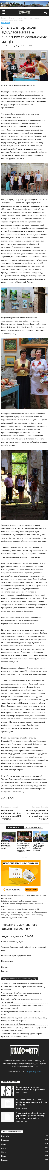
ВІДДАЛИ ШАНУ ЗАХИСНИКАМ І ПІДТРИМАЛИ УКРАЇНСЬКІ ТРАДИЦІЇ (38, 847)
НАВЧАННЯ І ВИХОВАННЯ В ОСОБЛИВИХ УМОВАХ (6, 846)
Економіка (5, 1136)
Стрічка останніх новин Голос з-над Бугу (19, 979)
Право (3, 1156)
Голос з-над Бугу (12, 46)
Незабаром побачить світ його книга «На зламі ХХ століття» (11, 814)
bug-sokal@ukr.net (34, 1072)
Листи (3, 1148)
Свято (3, 1152)
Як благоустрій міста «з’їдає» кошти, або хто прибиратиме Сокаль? (37, 814)
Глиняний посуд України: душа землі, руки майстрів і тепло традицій (22, 1000)
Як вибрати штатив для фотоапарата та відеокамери (22, 983)
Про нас (4, 967)
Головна (3, 18)
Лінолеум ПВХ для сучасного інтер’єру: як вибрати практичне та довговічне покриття (21, 1035)
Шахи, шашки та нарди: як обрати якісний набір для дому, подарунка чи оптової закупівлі (24, 1019)
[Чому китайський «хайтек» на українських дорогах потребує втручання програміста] (7, 1117)
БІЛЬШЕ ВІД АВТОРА (33, 827)
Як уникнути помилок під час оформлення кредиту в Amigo (22, 1013)
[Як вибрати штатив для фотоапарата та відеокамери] (7, 1091)
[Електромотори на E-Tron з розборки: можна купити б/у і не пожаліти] (7, 1103)
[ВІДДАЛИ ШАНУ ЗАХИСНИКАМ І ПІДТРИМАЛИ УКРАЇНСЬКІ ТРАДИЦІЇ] (40, 836)
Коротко (4, 1160)
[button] (45, 12)
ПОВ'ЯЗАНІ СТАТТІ (15, 827)
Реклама (4, 971)
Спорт (3, 1144)
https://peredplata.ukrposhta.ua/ (24, 901)
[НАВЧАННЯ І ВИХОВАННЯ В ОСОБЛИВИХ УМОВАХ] (8, 837)
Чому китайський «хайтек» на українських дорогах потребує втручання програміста (21, 994)
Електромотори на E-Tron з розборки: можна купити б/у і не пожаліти (23, 988)
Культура (5, 23)
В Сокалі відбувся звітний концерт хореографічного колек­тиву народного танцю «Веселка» (24, 848)
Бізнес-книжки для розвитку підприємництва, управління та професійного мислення (23, 1029)
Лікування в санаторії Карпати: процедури (18, 1024)
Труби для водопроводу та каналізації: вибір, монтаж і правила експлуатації (22, 1006)
